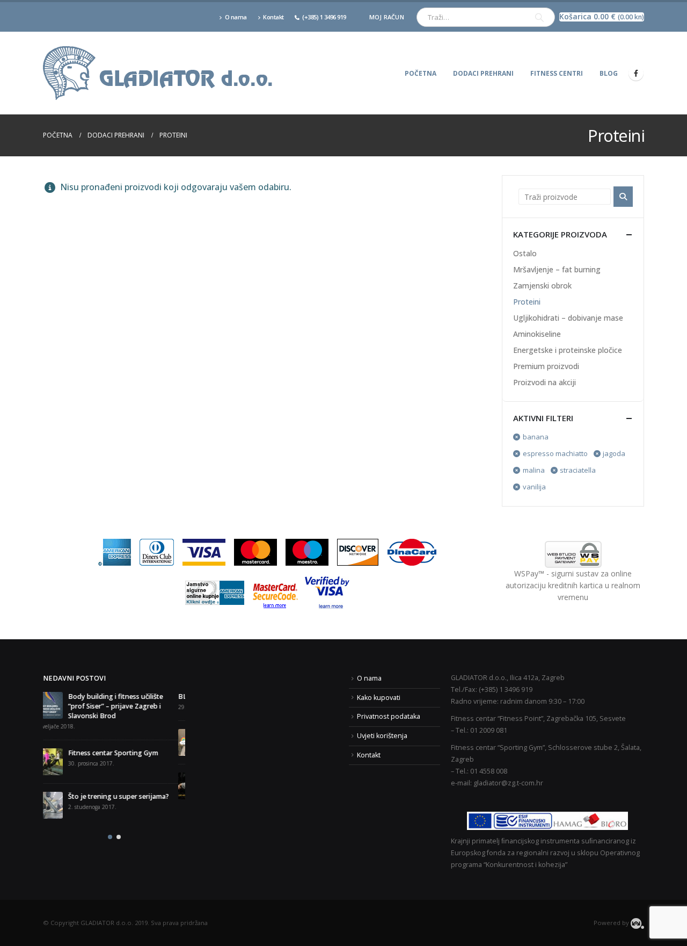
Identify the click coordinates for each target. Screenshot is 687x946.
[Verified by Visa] (327, 592)
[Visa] (203, 551)
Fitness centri (556, 73)
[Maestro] (307, 551)
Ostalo (525, 253)
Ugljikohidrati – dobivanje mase (568, 318)
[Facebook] (636, 73)
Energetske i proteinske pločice (567, 350)
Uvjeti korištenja (382, 735)
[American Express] (114, 551)
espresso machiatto (555, 453)
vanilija (534, 487)
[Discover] (357, 551)
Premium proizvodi (546, 366)
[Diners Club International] (157, 551)
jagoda (614, 453)
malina (534, 470)
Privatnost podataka (388, 716)
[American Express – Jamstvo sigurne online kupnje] (215, 592)
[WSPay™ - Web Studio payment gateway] (573, 554)
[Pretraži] (539, 17)
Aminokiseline (537, 334)
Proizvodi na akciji (544, 382)
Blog (609, 73)
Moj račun (386, 17)
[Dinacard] (412, 551)
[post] (56, 742)
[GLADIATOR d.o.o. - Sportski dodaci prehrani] (158, 73)
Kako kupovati (378, 697)
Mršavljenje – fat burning (557, 269)
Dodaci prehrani (483, 73)
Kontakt (273, 17)
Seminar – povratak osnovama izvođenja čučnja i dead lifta (123, 781)
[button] (110, 821)
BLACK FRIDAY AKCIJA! (79, 696)
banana (536, 437)
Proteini (526, 302)
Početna (420, 73)
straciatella (578, 470)
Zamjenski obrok (542, 285)
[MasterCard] (255, 551)
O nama (236, 17)
